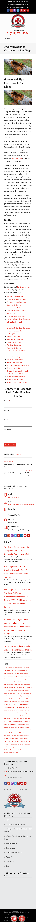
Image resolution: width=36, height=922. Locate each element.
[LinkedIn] (21, 536)
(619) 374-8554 (21, 1)
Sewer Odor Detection (15, 362)
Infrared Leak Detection (15, 322)
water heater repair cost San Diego (22, 741)
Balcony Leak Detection (15, 296)
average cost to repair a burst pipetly (22, 676)
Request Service (20, 7)
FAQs (27, 7)
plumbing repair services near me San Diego (14, 715)
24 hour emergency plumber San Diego (13, 667)
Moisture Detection (13, 336)
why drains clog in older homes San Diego (19, 749)
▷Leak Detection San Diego (15, 824)
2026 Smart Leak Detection (20, 670)
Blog (7, 866)
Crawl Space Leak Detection (16, 302)
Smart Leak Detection (20, 732)
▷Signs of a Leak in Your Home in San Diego (17, 837)
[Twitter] (18, 11)
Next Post (28, 470)
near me (19, 454)
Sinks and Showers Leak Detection (18, 365)
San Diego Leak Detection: (22, 727)
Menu (8, 38)
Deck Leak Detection (14, 305)
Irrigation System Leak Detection (18, 328)
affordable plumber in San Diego (11, 673)
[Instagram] (14, 11)
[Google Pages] (11, 11)
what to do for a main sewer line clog (12, 744)
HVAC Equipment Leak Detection (18, 319)
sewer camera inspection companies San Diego (15, 729)
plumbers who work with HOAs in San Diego (17, 713)
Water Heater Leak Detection (17, 374)
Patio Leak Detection (14, 342)
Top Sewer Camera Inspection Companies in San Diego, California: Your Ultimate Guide (17, 550)
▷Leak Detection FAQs (14, 852)
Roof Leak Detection (14, 348)
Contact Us (10, 861)
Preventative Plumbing (25, 718)
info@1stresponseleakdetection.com (18, 4)
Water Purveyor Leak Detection (18, 382)
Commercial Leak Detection (16, 299)
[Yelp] (27, 11)
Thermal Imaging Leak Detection (18, 371)
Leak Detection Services (16, 701)
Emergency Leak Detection (16, 308)
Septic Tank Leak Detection (16, 351)
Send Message (10, 444)
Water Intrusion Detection (16, 377)
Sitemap (7, 920)
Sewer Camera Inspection (16, 357)
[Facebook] (8, 11)
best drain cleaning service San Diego (13, 679)
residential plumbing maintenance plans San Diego (16, 721)
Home (8, 820)
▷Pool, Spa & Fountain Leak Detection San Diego (18, 830)
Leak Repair (11, 334)
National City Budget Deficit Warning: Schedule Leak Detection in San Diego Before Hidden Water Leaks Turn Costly (17, 626)
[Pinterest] (21, 11)
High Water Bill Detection (16, 316)
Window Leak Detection (15, 379)
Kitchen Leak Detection (15, 331)
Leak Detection (16, 158)
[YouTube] (24, 11)
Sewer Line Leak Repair (15, 360)
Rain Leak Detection (14, 345)
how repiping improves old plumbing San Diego (18, 693)
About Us (9, 857)
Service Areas (11, 7)
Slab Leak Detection (13, 368)
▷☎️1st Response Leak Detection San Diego (18, 21)
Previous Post (9, 461)
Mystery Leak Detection (15, 339)
